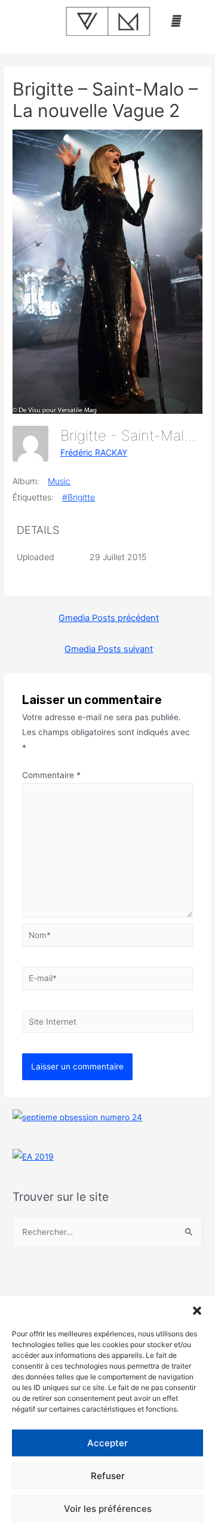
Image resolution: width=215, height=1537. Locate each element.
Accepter (107, 1443)
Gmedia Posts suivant (108, 649)
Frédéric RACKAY (93, 452)
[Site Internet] (108, 1024)
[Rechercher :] (107, 1232)
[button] (197, 1311)
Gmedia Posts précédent (109, 618)
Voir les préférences (108, 1508)
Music (59, 481)
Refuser (108, 1475)
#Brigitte (78, 497)
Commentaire (51, 775)
